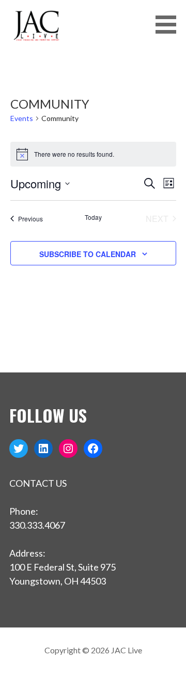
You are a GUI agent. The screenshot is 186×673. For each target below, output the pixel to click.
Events (21, 118)
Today (93, 217)
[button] (169, 24)
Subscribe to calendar (87, 254)
